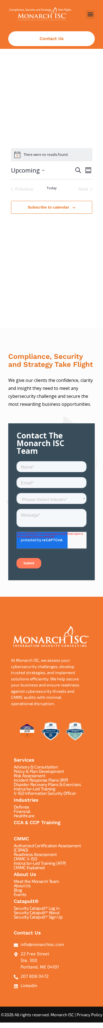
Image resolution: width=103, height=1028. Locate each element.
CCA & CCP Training (37, 822)
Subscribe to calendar (48, 207)
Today (52, 188)
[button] (90, 14)
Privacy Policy (89, 1014)
